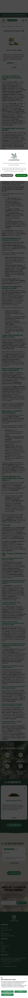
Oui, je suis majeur (21, 175)
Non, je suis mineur (7, 175)
